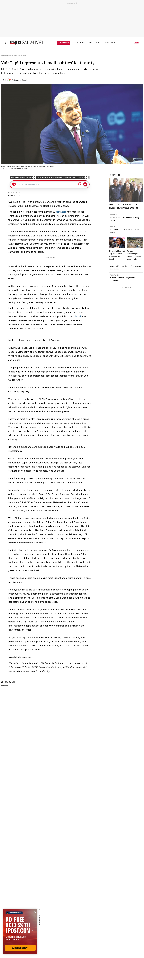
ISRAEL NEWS (80, 43)
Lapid (78, 316)
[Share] (3, 80)
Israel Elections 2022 (20, 55)
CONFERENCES (63, 43)
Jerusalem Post (6, 55)
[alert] (20, 932)
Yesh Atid (4, 686)
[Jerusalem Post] (25, 42)
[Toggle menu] (5, 42)
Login (136, 43)
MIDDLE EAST (110, 43)
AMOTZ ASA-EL (15, 192)
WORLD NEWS (94, 43)
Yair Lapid (61, 211)
